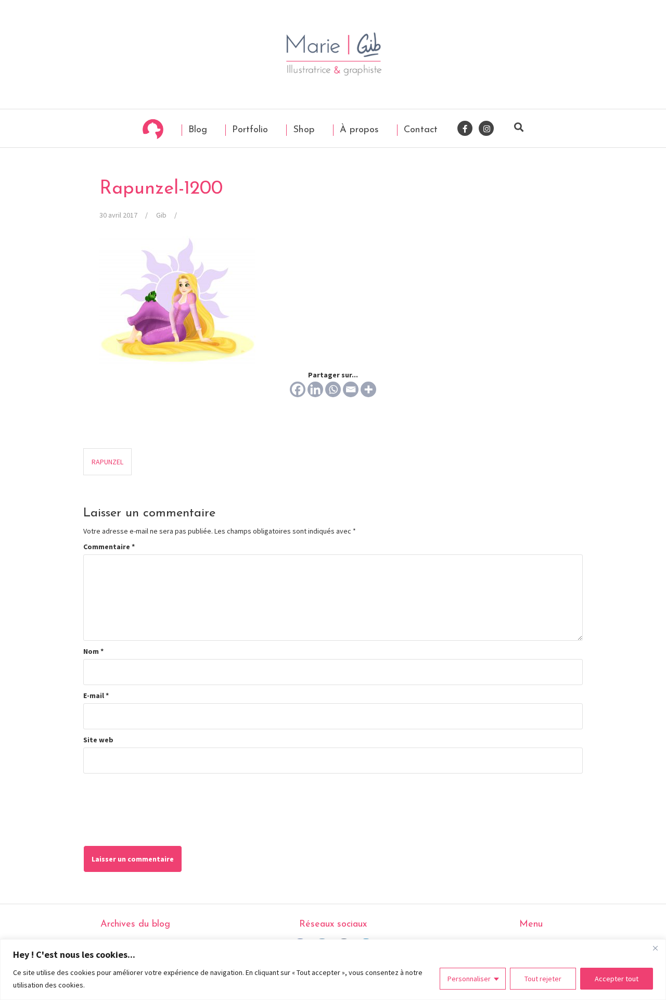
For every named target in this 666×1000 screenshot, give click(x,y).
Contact (419, 130)
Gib (161, 215)
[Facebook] (297, 389)
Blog (196, 130)
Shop (302, 130)
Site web (98, 739)
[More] (368, 389)
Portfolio (248, 130)
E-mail (96, 695)
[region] (333, 969)
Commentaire (109, 546)
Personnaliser (469, 978)
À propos (358, 130)
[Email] (350, 389)
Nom (93, 651)
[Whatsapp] (333, 389)
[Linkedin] (315, 389)
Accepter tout (616, 978)
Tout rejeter (542, 978)
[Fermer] (655, 948)
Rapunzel (107, 461)
